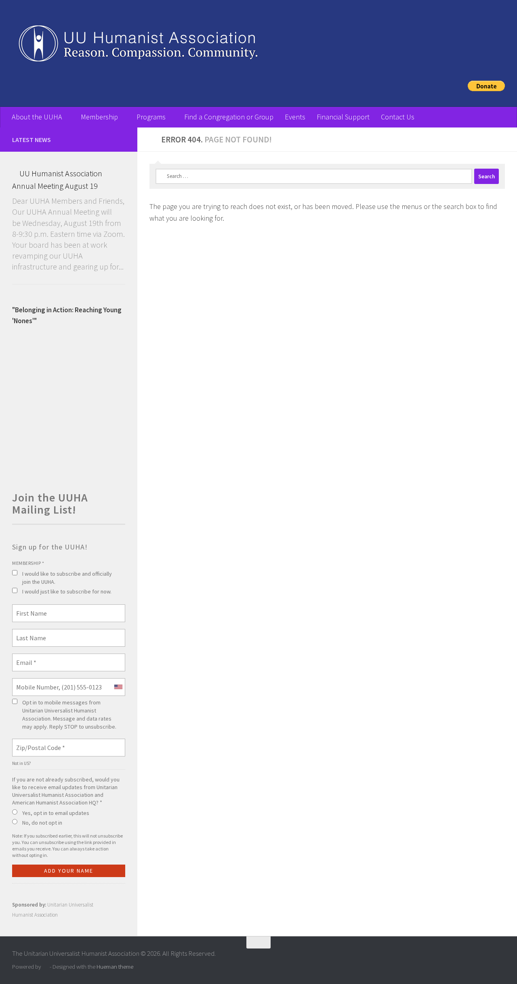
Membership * (28, 563)
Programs (151, 116)
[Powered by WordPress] (45, 967)
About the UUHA (37, 116)
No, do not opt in (42, 822)
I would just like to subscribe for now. (66, 591)
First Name (29, 608)
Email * (25, 657)
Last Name (28, 633)
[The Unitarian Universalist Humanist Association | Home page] (242, 46)
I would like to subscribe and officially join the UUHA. (67, 577)
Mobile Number (34, 682)
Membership (99, 116)
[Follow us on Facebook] (120, 139)
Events (295, 116)
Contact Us (397, 116)
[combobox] (118, 687)
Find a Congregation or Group (228, 116)
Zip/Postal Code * (37, 743)
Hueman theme (115, 966)
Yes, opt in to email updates (55, 813)
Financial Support (343, 116)
